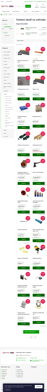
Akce (5, 37)
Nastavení (8, 390)
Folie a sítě (7, 113)
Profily (5, 133)
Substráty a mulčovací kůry (9, 126)
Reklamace (4, 375)
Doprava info (4, 369)
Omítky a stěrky (20, 371)
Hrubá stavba (6, 77)
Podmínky (4, 371)
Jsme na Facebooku (22, 360)
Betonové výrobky (8, 96)
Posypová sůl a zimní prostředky (9, 123)
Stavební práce (20, 376)
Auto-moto (6, 136)
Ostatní (6, 115)
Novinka (6, 39)
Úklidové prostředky (9, 107)
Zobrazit (39, 71)
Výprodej (5, 64)
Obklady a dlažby (7, 83)
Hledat (28, 6)
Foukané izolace (20, 373)
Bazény (6, 120)
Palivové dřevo (8, 118)
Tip (5, 41)
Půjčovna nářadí (7, 58)
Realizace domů (20, 375)
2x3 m (20, 111)
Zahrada (5, 94)
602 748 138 (30, 1)
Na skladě (6, 35)
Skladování (7, 111)
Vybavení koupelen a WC (8, 87)
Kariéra (3, 378)
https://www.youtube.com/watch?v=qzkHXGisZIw (38, 361)
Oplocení (6, 105)
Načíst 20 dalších (30, 332)
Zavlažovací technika (9, 109)
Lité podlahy (19, 369)
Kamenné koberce (8, 100)
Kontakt (3, 376)
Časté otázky (4, 373)
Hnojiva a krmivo (8, 98)
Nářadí (5, 130)
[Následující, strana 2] (31, 337)
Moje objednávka (9, 1)
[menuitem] (6, 11)
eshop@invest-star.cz (22, 358)
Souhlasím (38, 386)
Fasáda (5, 70)
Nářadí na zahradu (8, 102)
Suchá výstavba (7, 67)
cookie (18, 385)
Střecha (5, 80)
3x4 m (23, 111)
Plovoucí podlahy (7, 51)
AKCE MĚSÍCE (6, 55)
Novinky (5, 61)
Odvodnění (6, 90)
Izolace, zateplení (7, 74)
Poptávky (2, 1)
